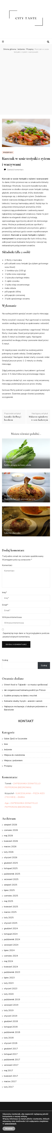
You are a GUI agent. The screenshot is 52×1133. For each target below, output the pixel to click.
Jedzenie (8, 749)
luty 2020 (9, 994)
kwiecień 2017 (11, 1076)
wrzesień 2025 (11, 879)
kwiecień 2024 (11, 966)
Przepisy (8, 152)
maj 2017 (8, 1070)
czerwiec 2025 (11, 895)
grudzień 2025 (11, 862)
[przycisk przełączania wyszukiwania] (48, 42)
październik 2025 (12, 873)
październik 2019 (12, 999)
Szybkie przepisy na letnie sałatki (17, 465)
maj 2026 (8, 835)
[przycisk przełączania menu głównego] (3, 42)
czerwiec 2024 (11, 955)
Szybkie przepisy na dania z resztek (20, 695)
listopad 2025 (11, 868)
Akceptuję (9, 1129)
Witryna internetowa (12, 617)
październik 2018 (12, 1032)
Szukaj (5, 660)
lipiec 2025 (9, 890)
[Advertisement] (26, 84)
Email (5, 604)
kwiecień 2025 (11, 906)
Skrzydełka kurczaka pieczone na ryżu (19, 499)
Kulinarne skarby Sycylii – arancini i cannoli (23, 701)
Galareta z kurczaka (12, 533)
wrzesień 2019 (11, 1004)
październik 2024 (12, 939)
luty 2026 (9, 852)
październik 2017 (12, 1059)
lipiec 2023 (9, 977)
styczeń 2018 (10, 1043)
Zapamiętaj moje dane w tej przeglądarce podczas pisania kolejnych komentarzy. (26, 635)
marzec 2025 (10, 912)
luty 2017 (9, 1086)
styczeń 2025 (10, 923)
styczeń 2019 (10, 1015)
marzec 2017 (10, 1081)
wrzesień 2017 (11, 1065)
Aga (7, 803)
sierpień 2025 (10, 884)
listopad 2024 (11, 933)
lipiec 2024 (9, 950)
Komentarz (7, 565)
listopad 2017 (11, 1054)
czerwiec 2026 (11, 830)
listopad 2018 (11, 1026)
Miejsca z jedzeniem (13, 760)
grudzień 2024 (11, 928)
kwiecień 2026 (11, 841)
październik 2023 (12, 972)
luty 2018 (9, 1037)
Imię (4, 592)
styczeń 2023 (10, 988)
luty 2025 (9, 917)
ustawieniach (10, 1123)
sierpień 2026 (10, 824)
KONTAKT (26, 721)
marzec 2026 (10, 846)
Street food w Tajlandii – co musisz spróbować (26, 684)
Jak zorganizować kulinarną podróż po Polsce (25, 690)
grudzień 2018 (11, 1021)
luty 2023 (9, 983)
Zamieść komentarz (15, 169)
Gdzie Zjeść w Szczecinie (15, 738)
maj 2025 (8, 901)
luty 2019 (9, 1010)
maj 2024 (8, 961)
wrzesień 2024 (11, 944)
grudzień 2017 (11, 1048)
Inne (6, 744)
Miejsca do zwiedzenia (14, 755)
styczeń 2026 (10, 857)
